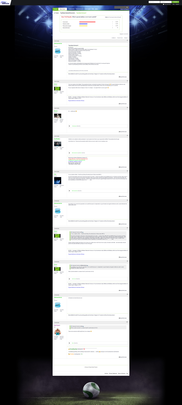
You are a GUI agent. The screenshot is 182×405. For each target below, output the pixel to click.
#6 (127, 200)
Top (127, 373)
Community (71, 9)
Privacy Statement (113, 373)
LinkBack (113, 37)
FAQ (93, 9)
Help (173, 4)
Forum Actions (79, 9)
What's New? (62, 9)
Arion (81, 152)
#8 (127, 261)
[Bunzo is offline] (57, 116)
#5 (127, 170)
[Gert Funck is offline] (57, 331)
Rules (96, 9)
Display (125, 37)
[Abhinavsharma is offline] (57, 51)
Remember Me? (168, 4)
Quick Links (87, 9)
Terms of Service (121, 373)
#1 (127, 40)
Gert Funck (74, 278)
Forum (55, 9)
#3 (127, 107)
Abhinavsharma (75, 152)
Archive (106, 373)
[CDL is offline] (57, 180)
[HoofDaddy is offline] (57, 144)
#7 (127, 227)
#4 (127, 135)
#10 (127, 321)
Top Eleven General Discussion (67, 13)
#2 (127, 80)
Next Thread (94, 367)
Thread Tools (119, 37)
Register (177, 4)
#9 (127, 294)
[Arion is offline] (57, 88)
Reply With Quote (123, 76)
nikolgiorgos (74, 126)
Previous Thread (88, 367)
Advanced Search (124, 9)
